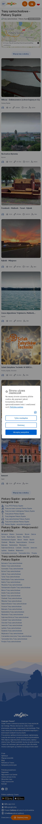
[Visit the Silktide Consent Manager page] (35, 412)
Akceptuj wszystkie (21, 432)
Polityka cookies (16, 407)
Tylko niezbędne (21, 418)
